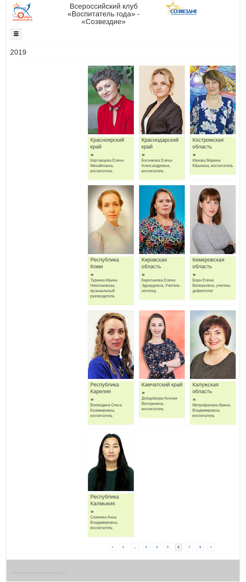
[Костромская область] (213, 100)
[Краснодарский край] (162, 100)
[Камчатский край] (162, 344)
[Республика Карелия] (111, 344)
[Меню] (16, 34)
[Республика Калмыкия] (111, 460)
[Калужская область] (213, 344)
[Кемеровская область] (213, 219)
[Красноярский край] (111, 100)
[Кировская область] (162, 219)
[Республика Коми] (111, 219)
